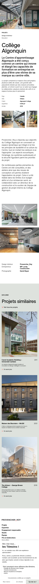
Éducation (5, 38)
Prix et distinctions (8, 538)
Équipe (4, 535)
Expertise (5, 528)
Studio (4, 533)
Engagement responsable (11, 530)
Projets (4, 525)
